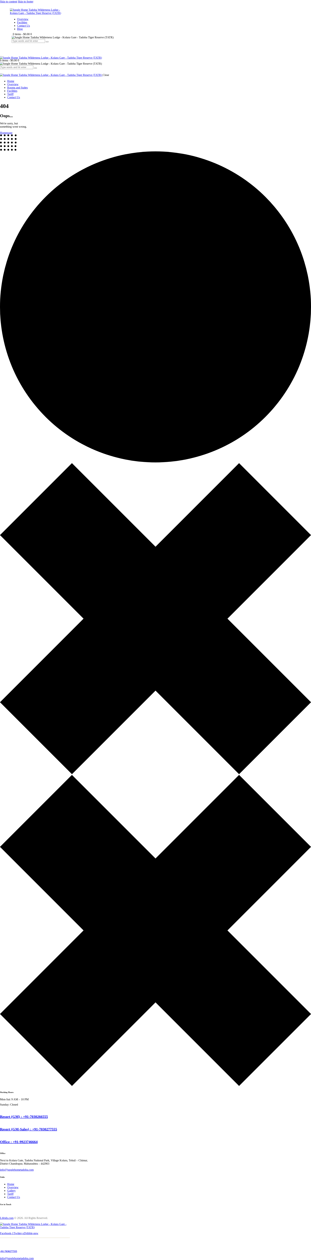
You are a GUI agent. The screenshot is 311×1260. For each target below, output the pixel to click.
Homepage (6, 132)
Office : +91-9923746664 (19, 1142)
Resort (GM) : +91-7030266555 (24, 1117)
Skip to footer (25, 1)
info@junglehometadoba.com (17, 1169)
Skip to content (8, 1)
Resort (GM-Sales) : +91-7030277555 (28, 1129)
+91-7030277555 (8, 1251)
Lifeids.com (6, 1218)
